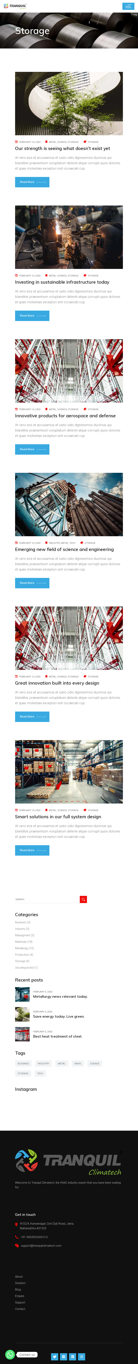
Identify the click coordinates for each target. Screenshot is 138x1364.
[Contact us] (10, 1355)
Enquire (19, 1296)
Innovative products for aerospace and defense (65, 415)
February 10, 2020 (29, 142)
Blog (18, 1289)
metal (52, 142)
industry (54, 543)
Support (20, 1302)
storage (73, 142)
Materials (21, 941)
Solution (20, 1283)
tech (72, 543)
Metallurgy (21, 948)
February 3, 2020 (42, 991)
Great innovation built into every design (57, 683)
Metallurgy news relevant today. (60, 996)
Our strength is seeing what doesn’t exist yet (62, 148)
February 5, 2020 (42, 1011)
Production (22, 954)
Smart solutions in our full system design (58, 816)
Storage (93, 142)
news (78, 1063)
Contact (20, 1309)
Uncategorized (24, 967)
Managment (22, 935)
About (19, 1276)
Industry (20, 929)
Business (20, 922)
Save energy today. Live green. (58, 1016)
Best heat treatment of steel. (57, 1036)
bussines (23, 1063)
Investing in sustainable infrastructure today (62, 282)
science (62, 142)
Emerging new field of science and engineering (64, 549)
